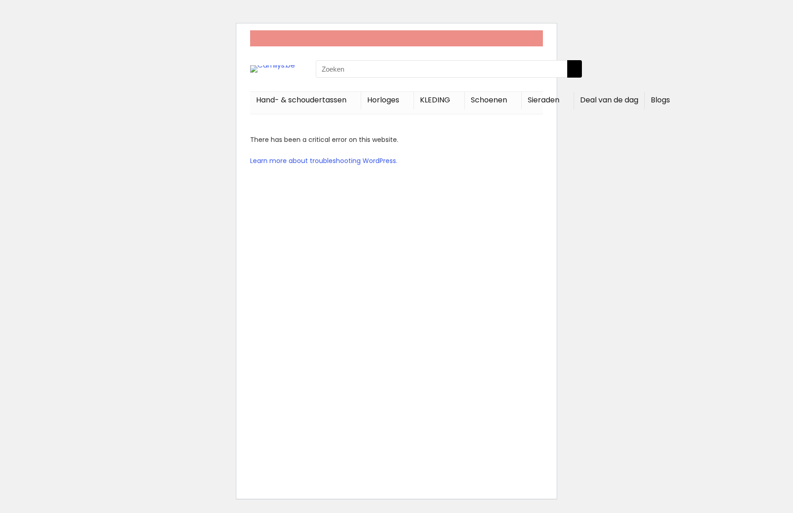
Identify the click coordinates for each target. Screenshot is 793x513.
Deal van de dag (609, 100)
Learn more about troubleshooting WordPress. (323, 160)
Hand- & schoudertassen (301, 100)
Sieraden (543, 100)
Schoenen (489, 100)
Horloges (383, 100)
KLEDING (435, 100)
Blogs (660, 100)
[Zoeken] (574, 69)
